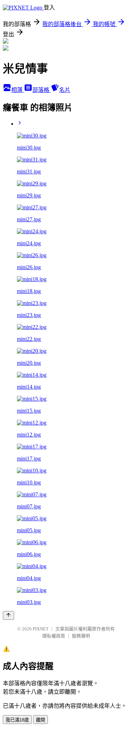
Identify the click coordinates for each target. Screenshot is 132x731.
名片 (64, 90)
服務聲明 (81, 635)
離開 (40, 720)
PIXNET (41, 628)
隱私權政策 (53, 635)
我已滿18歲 (17, 720)
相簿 (17, 90)
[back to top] (8, 615)
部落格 (41, 90)
